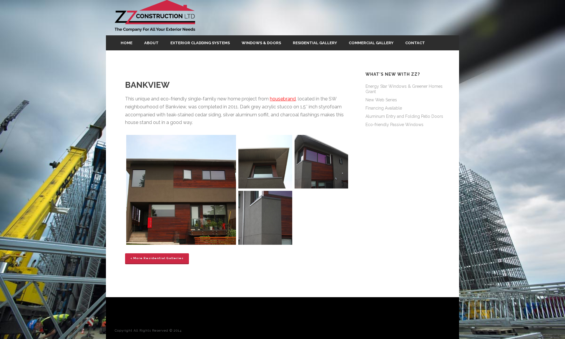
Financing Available (383, 108)
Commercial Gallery (371, 43)
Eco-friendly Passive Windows (394, 124)
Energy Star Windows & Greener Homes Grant (404, 89)
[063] (321, 162)
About (151, 43)
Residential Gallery (315, 43)
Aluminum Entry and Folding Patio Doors (404, 116)
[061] (265, 162)
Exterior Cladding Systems (200, 43)
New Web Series (381, 99)
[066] (265, 218)
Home (126, 43)
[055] (181, 190)
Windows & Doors (261, 43)
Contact (415, 43)
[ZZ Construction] (155, 17)
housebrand (283, 99)
